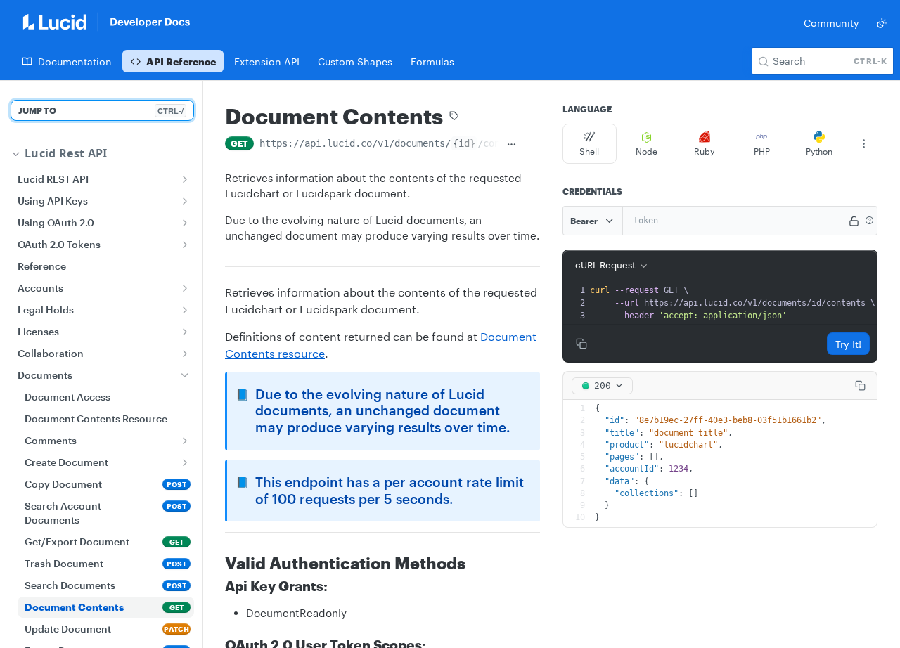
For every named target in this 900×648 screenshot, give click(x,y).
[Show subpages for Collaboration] (185, 353)
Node (646, 151)
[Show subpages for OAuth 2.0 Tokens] (185, 244)
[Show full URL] (511, 144)
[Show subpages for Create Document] (185, 462)
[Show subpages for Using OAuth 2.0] (185, 222)
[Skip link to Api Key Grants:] (215, 586)
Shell (589, 151)
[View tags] (454, 117)
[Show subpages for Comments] (185, 440)
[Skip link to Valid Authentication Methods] (215, 563)
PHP (762, 151)
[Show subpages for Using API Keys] (185, 201)
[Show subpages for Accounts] (185, 288)
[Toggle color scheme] (881, 23)
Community (831, 23)
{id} (464, 143)
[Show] (854, 220)
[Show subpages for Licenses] (185, 331)
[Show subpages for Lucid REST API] (185, 179)
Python (819, 151)
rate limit (495, 482)
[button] (869, 220)
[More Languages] (863, 144)
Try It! (848, 344)
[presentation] (732, 303)
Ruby (704, 151)
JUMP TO (101, 110)
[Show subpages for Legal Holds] (185, 310)
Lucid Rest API (66, 153)
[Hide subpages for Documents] (185, 375)
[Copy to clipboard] (532, 144)
